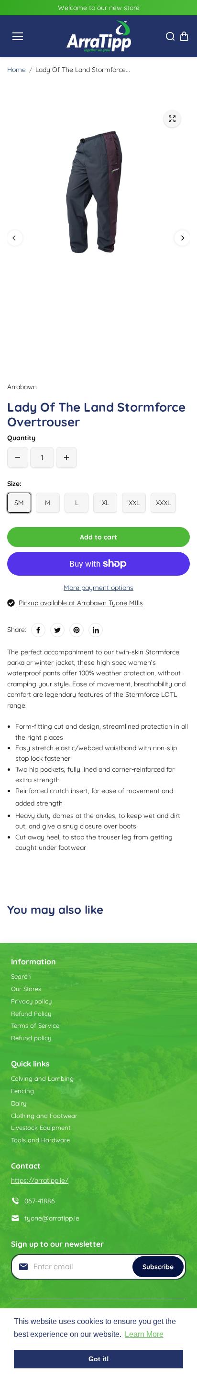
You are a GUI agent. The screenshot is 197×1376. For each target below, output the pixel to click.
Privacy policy (31, 1001)
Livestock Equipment (40, 1127)
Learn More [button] (144, 1334)
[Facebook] (38, 630)
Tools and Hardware (40, 1140)
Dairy (18, 1103)
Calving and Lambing (42, 1078)
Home (16, 69)
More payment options (98, 587)
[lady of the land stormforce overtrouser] (172, 118)
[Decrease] (17, 457)
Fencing (22, 1091)
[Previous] (14, 238)
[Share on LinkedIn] (95, 630)
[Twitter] (57, 630)
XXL (134, 502)
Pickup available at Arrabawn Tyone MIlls (81, 603)
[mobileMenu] (17, 36)
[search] (170, 36)
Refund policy (31, 1038)
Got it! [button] (98, 1359)
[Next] (182, 238)
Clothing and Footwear (44, 1115)
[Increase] (66, 457)
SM (19, 502)
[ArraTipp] (98, 36)
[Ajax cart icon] (184, 36)
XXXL (163, 502)
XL (105, 502)
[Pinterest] (76, 630)
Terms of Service (35, 1025)
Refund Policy (31, 1013)
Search (21, 976)
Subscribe (158, 1266)
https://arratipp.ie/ (39, 1180)
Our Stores (26, 989)
